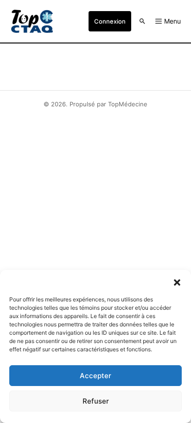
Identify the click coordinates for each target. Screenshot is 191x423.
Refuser (96, 401)
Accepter (95, 375)
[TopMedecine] (31, 21)
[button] (177, 281)
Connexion (110, 21)
